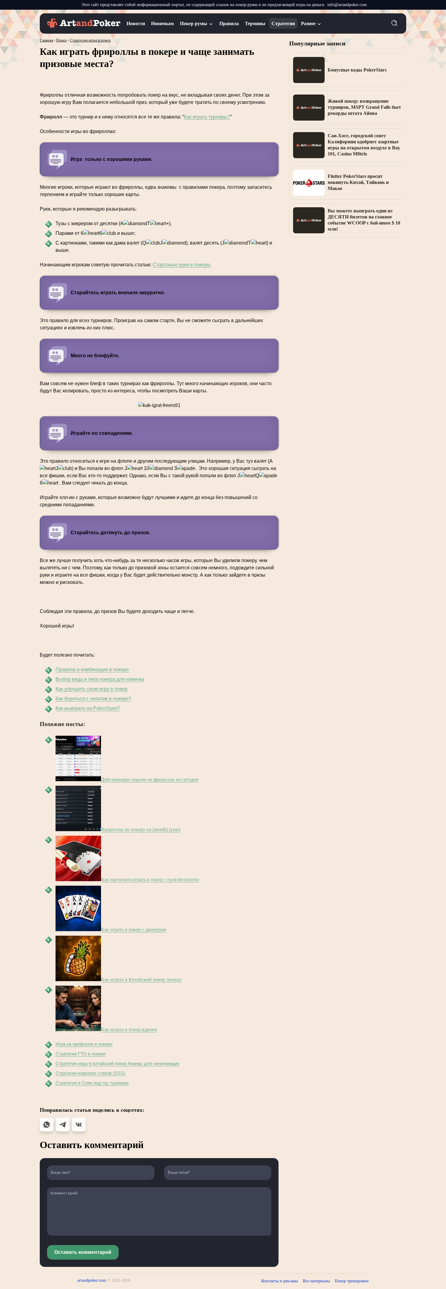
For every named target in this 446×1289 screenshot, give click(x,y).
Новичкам (162, 23)
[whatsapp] (46, 1124)
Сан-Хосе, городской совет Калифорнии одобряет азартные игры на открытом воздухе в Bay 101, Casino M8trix (364, 144)
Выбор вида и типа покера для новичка (100, 679)
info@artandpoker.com (347, 4)
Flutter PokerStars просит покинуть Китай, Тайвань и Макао (358, 182)
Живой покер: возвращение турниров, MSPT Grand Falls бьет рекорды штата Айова (364, 107)
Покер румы (193, 23)
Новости (136, 23)
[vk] (79, 1124)
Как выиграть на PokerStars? (88, 708)
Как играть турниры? (207, 116)
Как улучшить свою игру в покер (91, 688)
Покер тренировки (352, 1281)
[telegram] (62, 1124)
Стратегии (283, 23)
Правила (229, 23)
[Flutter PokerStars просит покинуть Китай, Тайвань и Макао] (309, 183)
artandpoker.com (91, 1280)
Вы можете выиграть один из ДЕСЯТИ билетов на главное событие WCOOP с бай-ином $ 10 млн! (364, 219)
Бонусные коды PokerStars (357, 69)
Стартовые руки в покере (181, 264)
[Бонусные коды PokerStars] (309, 70)
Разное (308, 23)
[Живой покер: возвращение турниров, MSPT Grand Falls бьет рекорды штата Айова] (309, 108)
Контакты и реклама (279, 1281)
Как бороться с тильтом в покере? (93, 698)
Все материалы (316, 1281)
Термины (255, 23)
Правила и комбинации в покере (92, 669)
